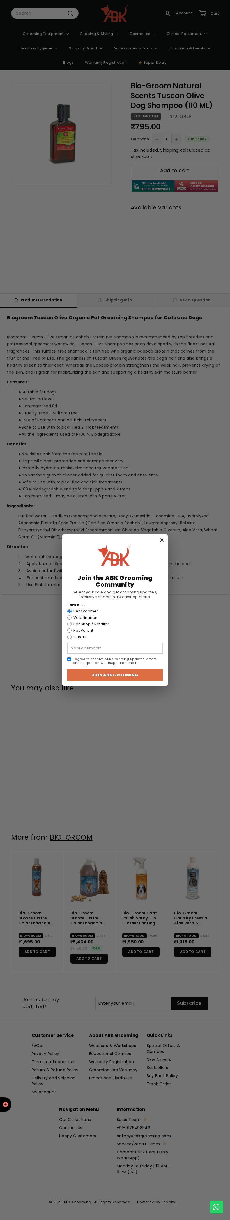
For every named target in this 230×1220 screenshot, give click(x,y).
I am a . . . (76, 605)
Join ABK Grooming (115, 675)
